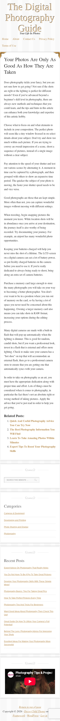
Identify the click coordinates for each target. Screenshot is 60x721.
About (15, 39)
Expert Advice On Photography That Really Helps (26, 568)
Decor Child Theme (34, 711)
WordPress (32, 715)
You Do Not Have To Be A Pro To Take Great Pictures (27, 574)
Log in (43, 715)
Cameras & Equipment (14, 513)
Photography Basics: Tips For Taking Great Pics (25, 591)
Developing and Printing (15, 520)
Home (5, 39)
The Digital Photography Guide (30, 18)
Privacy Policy (46, 39)
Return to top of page (30, 707)
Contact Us (29, 39)
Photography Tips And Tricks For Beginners (23, 605)
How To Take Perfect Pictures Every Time (22, 598)
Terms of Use (9, 45)
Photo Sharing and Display (16, 527)
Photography (10, 533)
